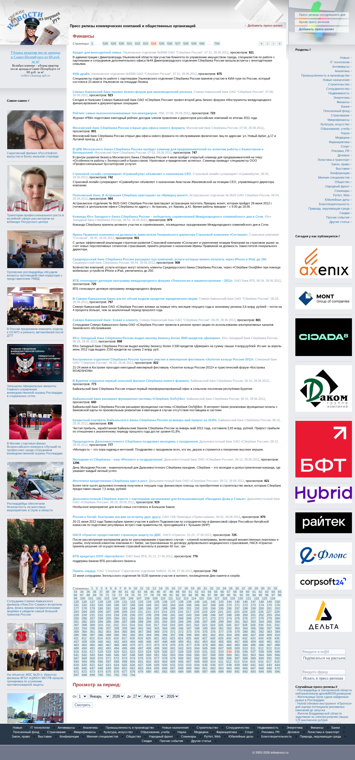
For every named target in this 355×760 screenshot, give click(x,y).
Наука (345, 133)
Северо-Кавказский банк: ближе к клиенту (105, 320)
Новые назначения (336, 80)
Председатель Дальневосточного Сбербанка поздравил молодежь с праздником (135, 441)
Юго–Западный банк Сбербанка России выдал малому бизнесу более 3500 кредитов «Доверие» (146, 338)
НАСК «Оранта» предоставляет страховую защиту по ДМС (117, 535)
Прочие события (337, 217)
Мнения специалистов (333, 177)
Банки (345, 106)
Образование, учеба (335, 128)
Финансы (343, 102)
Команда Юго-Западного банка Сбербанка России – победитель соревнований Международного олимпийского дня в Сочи (168, 216)
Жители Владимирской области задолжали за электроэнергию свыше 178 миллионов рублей (321, 717)
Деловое (343, 155)
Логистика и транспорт (333, 159)
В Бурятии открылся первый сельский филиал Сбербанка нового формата (131, 380)
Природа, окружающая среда (328, 208)
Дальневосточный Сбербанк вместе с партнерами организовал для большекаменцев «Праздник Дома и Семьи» (159, 498)
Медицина (342, 137)
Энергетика (341, 97)
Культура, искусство (335, 124)
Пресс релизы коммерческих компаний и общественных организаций (133, 26)
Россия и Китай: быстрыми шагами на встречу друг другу (117, 516)
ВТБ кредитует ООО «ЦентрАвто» (98, 556)
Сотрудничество (337, 88)
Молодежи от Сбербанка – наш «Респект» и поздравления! (118, 459)
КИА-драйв (81, 73)
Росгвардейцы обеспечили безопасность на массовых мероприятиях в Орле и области (30, 507)
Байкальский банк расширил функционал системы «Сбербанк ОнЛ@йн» (129, 398)
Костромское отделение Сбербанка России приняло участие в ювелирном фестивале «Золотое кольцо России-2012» (163, 359)
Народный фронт (337, 186)
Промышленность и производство (325, 75)
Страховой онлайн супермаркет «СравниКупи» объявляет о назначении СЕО (132, 174)
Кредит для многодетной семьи (97, 52)
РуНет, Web (341, 195)
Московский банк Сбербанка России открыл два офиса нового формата (129, 127)
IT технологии (339, 62)
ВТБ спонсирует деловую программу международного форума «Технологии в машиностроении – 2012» (152, 280)
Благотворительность (334, 204)
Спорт (345, 146)
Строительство (338, 84)
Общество (342, 182)
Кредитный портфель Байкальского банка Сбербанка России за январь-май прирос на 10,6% (145, 420)
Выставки (342, 168)
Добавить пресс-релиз (265, 25)
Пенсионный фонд (336, 111)
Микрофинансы (338, 119)
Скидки (344, 213)
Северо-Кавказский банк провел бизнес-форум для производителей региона (132, 91)
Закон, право (340, 164)
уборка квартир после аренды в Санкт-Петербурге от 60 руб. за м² (35, 69)
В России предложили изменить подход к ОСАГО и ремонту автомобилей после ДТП (35, 332)
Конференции (339, 173)
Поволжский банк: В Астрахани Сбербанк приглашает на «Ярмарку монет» (130, 195)
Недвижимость (338, 93)
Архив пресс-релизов (314, 22)
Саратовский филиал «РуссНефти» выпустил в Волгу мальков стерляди (33, 154)
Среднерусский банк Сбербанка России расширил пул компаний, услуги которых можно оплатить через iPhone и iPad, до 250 (169, 259)
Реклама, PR (340, 150)
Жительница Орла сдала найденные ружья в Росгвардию (322, 698)
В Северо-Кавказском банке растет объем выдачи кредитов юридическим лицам (135, 298)
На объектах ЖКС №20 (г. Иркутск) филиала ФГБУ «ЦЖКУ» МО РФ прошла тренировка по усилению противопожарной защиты (35, 679)
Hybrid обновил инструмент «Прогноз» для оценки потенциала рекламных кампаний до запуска (323, 707)
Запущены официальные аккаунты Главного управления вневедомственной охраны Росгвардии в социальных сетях (34, 391)
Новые (344, 57)
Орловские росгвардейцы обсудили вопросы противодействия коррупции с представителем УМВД (34, 275)
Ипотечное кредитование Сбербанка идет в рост (110, 480)
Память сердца (84, 571)
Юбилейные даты (337, 199)
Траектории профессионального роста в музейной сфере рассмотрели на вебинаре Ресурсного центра (35, 218)
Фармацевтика (339, 142)
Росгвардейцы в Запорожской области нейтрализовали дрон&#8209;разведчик (323, 691)
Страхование (340, 115)
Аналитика (342, 71)
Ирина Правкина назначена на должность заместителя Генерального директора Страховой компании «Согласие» (160, 234)
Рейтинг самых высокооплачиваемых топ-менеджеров (115, 113)
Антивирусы (340, 66)
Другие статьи (339, 221)
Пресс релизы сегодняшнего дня (322, 14)
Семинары (341, 190)
